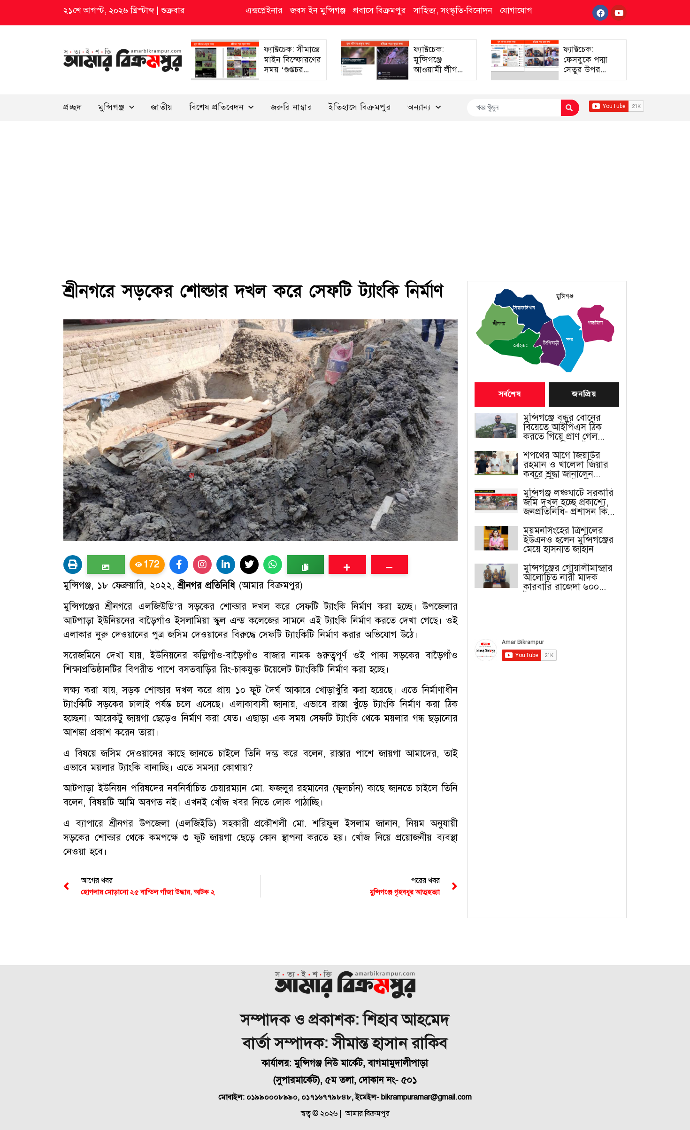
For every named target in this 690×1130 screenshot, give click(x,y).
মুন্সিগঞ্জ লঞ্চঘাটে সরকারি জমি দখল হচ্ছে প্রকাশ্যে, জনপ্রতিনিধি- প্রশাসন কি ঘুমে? (568, 502)
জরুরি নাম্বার (291, 107)
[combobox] (513, 107)
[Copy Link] (305, 564)
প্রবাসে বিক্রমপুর (379, 10)
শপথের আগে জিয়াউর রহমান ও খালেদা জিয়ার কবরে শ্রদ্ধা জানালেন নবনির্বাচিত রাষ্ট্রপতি (565, 465)
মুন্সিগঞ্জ (111, 107)
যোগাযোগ (516, 10)
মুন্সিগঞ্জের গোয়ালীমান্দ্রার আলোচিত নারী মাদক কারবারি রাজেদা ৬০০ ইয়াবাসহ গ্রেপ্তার (568, 578)
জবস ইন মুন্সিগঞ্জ (317, 10)
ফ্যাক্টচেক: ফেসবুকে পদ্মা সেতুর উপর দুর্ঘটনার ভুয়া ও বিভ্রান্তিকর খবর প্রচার (588, 74)
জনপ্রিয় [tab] (584, 394)
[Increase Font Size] (347, 564)
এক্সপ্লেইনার (264, 10)
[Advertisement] (345, 191)
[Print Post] (72, 564)
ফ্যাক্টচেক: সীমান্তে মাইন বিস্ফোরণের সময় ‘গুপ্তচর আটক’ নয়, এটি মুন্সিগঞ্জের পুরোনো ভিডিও (292, 74)
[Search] (570, 107)
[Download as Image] (106, 564)
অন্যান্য (419, 107)
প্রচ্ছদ (72, 107)
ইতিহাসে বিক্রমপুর (360, 107)
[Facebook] (600, 13)
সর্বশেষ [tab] (509, 394)
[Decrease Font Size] (389, 564)
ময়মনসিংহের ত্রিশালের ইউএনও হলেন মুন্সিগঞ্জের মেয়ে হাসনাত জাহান (568, 540)
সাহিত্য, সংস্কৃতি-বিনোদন (453, 10)
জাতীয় (162, 107)
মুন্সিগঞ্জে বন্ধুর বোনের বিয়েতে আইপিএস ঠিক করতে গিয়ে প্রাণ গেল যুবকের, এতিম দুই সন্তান (566, 427)
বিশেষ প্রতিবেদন (216, 107)
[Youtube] (619, 13)
